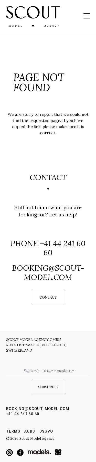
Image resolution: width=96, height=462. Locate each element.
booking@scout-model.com (48, 272)
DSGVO (46, 431)
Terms (13, 431)
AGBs (29, 431)
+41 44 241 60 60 (63, 247)
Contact (48, 297)
